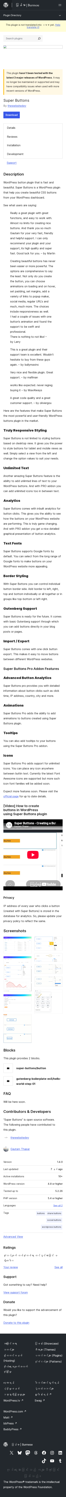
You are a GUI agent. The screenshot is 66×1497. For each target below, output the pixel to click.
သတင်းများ (8, 1349)
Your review (10, 1267)
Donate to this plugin (16, 1322)
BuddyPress (12, 1429)
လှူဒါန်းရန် (43, 1394)
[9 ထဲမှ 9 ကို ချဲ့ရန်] (58, 994)
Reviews (12, 136)
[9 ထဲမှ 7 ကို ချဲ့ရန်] (58, 968)
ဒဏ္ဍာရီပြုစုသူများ (14, 1394)
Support (12, 162)
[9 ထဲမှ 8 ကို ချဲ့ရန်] (58, 981)
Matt (8, 1417)
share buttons (54, 1213)
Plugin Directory (12, 15)
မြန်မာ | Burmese (22, 1444)
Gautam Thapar (20, 1149)
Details (11, 127)
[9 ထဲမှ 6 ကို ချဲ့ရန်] (58, 957)
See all (58, 1267)
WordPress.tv (13, 1400)
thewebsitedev (17, 105)
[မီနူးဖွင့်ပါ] (60, 5)
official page (11, 796)
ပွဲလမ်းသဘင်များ (44, 1388)
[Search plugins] (39, 38)
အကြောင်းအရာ (10, 1343)
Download (12, 114)
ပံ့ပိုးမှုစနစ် (11, 1388)
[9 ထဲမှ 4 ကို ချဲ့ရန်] (27, 1018)
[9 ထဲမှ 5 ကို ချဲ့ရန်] (58, 941)
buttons (41, 1213)
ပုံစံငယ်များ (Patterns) (48, 1361)
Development (15, 154)
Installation (13, 145)
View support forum (15, 1292)
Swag (40, 1400)
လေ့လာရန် (8, 1382)
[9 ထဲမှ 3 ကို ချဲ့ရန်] (27, 998)
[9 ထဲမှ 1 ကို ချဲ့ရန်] (27, 941)
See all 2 (58, 1205)
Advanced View (13, 1236)
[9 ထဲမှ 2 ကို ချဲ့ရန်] (27, 960)
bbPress (10, 1423)
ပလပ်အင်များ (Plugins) (48, 1355)
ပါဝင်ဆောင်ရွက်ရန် (47, 1382)
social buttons (54, 1220)
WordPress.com (14, 1411)
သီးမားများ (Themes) (45, 1349)
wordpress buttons (51, 1227)
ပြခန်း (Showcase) (47, 1343)
